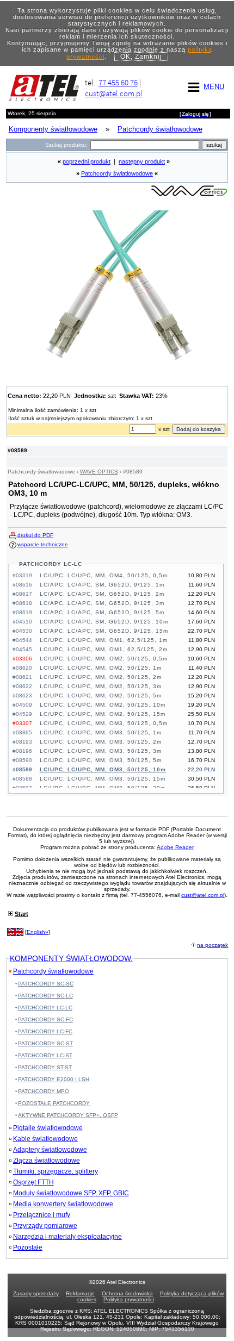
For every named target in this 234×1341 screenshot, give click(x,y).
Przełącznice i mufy (41, 1215)
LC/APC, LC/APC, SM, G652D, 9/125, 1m (102, 585)
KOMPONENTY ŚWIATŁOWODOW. (71, 958)
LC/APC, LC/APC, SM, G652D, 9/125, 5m (102, 612)
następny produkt (142, 161)
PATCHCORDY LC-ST (45, 1055)
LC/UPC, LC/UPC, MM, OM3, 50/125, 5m (101, 760)
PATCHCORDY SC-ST (45, 1043)
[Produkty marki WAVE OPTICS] (189, 195)
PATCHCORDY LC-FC (45, 1031)
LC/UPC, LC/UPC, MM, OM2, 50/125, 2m (101, 677)
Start (21, 913)
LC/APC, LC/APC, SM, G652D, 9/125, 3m (102, 603)
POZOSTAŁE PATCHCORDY (54, 1103)
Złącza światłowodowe (46, 1160)
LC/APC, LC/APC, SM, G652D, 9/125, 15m (104, 631)
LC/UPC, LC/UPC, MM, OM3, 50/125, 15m (102, 779)
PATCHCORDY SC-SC (45, 984)
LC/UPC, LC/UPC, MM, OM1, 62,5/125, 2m (104, 649)
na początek (212, 945)
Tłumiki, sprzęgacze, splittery (55, 1171)
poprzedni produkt (86, 161)
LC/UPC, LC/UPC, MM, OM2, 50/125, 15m (102, 714)
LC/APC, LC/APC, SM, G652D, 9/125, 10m (104, 622)
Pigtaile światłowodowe (48, 1128)
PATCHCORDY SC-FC (45, 1019)
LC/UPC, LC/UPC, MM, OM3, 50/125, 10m (103, 769)
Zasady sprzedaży (36, 1293)
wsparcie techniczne (42, 544)
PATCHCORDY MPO (43, 1091)
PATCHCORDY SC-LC (45, 996)
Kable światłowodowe (45, 1139)
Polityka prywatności (128, 1299)
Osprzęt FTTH (33, 1182)
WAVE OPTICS (99, 472)
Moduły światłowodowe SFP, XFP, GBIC (71, 1193)
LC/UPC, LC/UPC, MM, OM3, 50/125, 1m (101, 732)
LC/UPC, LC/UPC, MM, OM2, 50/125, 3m (101, 686)
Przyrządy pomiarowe (45, 1226)
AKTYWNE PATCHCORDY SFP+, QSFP (68, 1115)
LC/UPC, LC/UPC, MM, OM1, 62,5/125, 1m (104, 640)
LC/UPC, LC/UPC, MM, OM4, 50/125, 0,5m (104, 575)
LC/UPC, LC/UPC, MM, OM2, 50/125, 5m (101, 695)
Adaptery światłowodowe (50, 1149)
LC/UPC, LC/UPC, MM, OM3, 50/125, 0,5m (104, 723)
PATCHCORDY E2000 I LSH (53, 1079)
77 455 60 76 (118, 82)
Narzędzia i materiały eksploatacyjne (67, 1236)
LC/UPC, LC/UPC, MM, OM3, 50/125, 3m (101, 751)
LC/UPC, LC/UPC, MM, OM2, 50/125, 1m (101, 668)
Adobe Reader (175, 847)
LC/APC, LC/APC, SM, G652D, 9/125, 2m (102, 594)
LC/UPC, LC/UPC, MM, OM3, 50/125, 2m (101, 742)
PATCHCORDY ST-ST (45, 1067)
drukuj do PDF (35, 535)
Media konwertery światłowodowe (63, 1204)
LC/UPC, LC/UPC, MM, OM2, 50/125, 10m (102, 705)
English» (37, 932)
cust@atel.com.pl (114, 93)
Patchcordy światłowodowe (117, 173)
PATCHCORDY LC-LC (50, 564)
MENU (214, 87)
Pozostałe (27, 1247)
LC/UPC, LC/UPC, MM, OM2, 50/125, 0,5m (104, 659)
